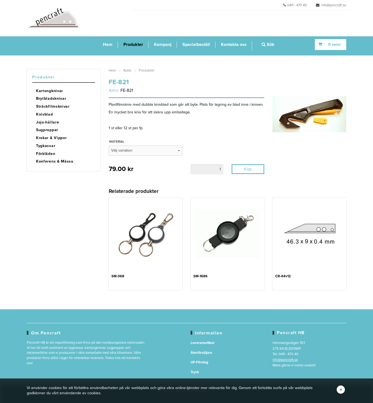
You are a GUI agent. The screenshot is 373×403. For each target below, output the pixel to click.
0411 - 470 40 (297, 5)
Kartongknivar (49, 91)
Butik (127, 70)
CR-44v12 (283, 276)
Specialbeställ (196, 44)
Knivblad (44, 114)
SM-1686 (200, 276)
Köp (248, 169)
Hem (108, 44)
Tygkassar (45, 145)
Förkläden (45, 153)
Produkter (133, 44)
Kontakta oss (234, 44)
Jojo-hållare (47, 122)
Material (116, 141)
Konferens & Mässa (54, 161)
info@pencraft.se (333, 5)
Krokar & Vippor (51, 138)
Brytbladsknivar (51, 98)
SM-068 (117, 276)
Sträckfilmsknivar (53, 106)
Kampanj (162, 44)
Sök (270, 44)
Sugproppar (47, 130)
